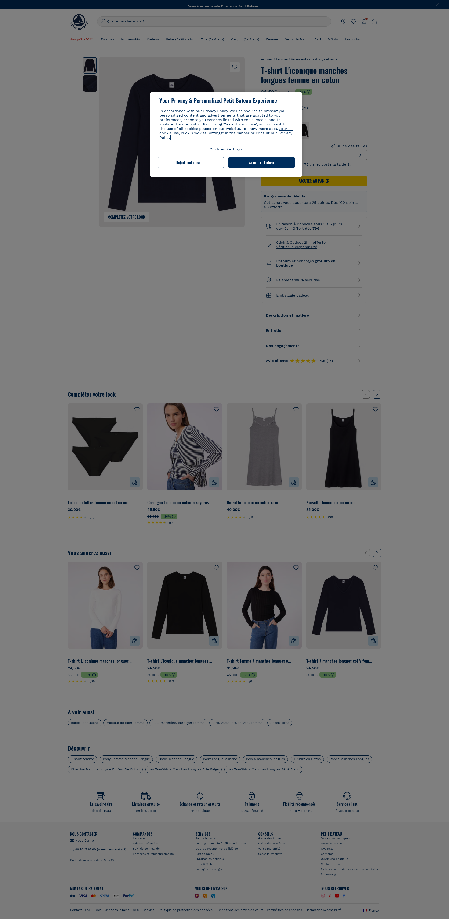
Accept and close (261, 162)
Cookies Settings (226, 149)
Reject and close (188, 162)
